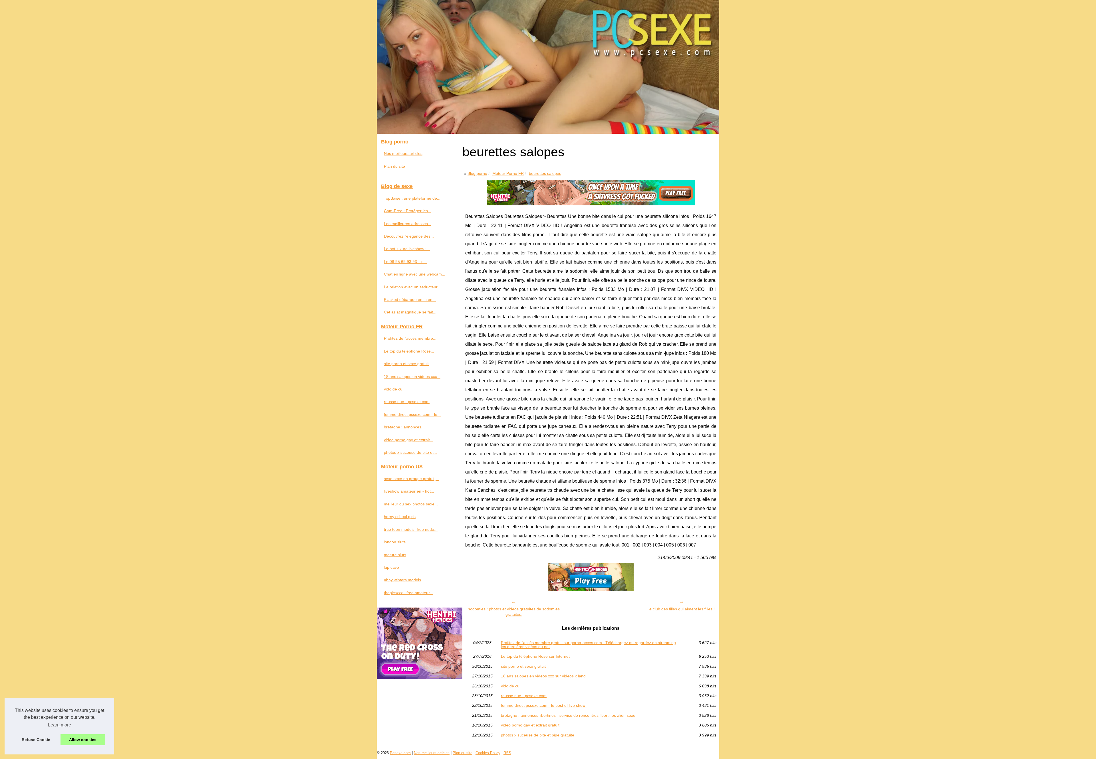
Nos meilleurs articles (403, 153)
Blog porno (477, 173)
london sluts (395, 542)
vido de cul (510, 686)
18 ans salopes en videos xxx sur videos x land (543, 676)
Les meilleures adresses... (407, 223)
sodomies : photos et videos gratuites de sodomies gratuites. (514, 612)
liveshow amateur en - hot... (409, 491)
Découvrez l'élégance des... (409, 236)
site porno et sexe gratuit (523, 666)
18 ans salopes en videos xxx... (412, 376)
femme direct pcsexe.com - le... (412, 414)
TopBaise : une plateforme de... (412, 198)
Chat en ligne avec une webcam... (414, 274)
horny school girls (400, 516)
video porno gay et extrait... (408, 440)
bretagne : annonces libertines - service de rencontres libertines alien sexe (568, 715)
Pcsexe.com (400, 753)
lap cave (391, 567)
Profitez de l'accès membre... (410, 338)
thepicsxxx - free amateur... (408, 592)
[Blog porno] (548, 67)
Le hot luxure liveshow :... (407, 248)
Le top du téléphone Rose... (409, 351)
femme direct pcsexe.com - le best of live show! (544, 705)
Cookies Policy (488, 753)
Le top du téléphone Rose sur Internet (535, 656)
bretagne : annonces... (404, 427)
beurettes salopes (545, 173)
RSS (507, 753)
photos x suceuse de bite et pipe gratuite (537, 735)
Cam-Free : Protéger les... (407, 211)
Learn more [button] (59, 724)
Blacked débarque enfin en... (410, 299)
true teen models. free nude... (411, 529)
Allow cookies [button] (82, 739)
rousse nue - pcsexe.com (524, 696)
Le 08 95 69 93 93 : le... (405, 261)
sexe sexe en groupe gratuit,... (411, 478)
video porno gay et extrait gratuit (530, 725)
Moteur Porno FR (508, 173)
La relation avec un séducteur (411, 287)
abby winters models (402, 580)
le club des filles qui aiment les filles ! (681, 609)
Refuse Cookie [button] (36, 739)
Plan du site (394, 166)
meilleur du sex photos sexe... (411, 504)
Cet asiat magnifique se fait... (410, 312)
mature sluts (395, 554)
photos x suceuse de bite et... (410, 452)
